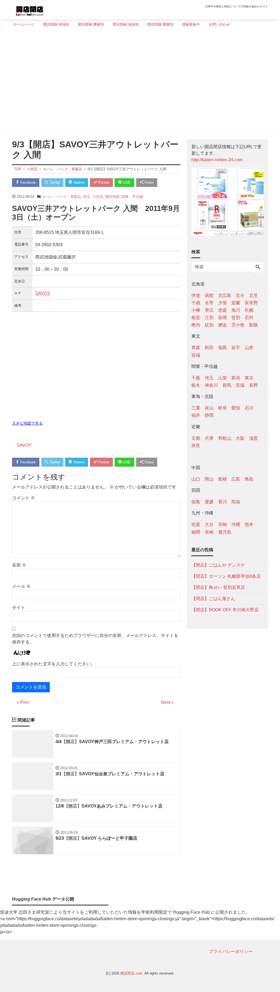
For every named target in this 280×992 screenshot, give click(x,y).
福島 (222, 347)
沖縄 (235, 524)
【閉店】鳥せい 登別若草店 (218, 587)
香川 (222, 501)
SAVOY (42, 293)
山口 (195, 479)
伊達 (195, 295)
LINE (126, 182)
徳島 (195, 501)
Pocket (103, 182)
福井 (195, 415)
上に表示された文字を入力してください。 (53, 664)
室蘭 (235, 302)
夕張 (222, 302)
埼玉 (86, 197)
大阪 (240, 438)
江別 (209, 317)
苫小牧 (237, 325)
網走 (222, 325)
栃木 (195, 385)
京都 (195, 438)
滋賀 (253, 438)
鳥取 (249, 479)
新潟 (235, 378)
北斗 (240, 295)
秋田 (209, 347)
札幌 (249, 310)
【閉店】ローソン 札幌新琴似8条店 (226, 576)
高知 (235, 501)
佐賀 (195, 524)
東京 (249, 378)
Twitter (54, 182)
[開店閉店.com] (50, 9)
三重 (195, 408)
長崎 (209, 532)
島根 (222, 479)
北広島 (224, 295)
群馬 (227, 385)
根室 (195, 317)
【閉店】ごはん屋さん (213, 598)
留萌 (222, 317)
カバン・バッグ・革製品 (61, 197)
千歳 (195, 302)
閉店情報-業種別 (160, 24)
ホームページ (23, 24)
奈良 (195, 445)
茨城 (240, 385)
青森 (195, 347)
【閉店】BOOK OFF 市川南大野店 (225, 609)
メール (21, 586)
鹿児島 (224, 532)
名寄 (209, 302)
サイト (18, 607)
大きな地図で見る (27, 423)
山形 (249, 347)
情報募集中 (191, 24)
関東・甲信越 (132, 197)
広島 (235, 479)
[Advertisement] (138, 81)
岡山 (209, 479)
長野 (253, 385)
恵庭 (222, 310)
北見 (253, 295)
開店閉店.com (131, 973)
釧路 (253, 325)
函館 (209, 295)
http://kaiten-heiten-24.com (217, 159)
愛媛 (209, 501)
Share (148, 182)
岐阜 (222, 408)
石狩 (249, 317)
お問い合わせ (219, 24)
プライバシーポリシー (231, 951)
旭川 (235, 310)
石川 (249, 408)
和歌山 (224, 438)
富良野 (251, 302)
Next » (167, 702)
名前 (19, 565)
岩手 (235, 347)
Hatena (78, 182)
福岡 (195, 532)
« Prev (23, 702)
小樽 (195, 310)
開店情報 (112, 197)
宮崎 (222, 524)
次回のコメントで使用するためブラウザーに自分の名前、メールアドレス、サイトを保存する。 (95, 638)
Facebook (27, 182)
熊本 (249, 524)
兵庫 (209, 438)
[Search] (257, 267)
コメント (23, 498)
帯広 (209, 310)
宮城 (195, 355)
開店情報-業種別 (91, 24)
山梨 (222, 378)
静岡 (209, 415)
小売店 (97, 197)
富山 (209, 408)
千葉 (195, 378)
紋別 (209, 325)
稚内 (195, 325)
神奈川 (211, 385)
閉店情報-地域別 (126, 24)
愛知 (235, 408)
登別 (235, 317)
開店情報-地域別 (56, 24)
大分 (209, 524)
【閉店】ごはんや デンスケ (218, 565)
